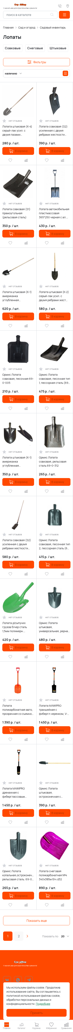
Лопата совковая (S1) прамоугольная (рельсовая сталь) (16, 213)
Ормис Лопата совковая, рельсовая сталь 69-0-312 (52, 461)
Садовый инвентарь (53, 27)
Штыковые (58, 48)
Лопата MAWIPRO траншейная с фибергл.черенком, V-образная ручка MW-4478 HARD (53, 710)
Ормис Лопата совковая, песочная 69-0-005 (18, 379)
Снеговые (35, 48)
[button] (64, 15)
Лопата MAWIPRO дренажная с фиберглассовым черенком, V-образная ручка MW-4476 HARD (16, 793)
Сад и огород (26, 27)
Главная (8, 27)
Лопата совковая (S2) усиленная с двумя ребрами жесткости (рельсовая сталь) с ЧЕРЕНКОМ (16, 544)
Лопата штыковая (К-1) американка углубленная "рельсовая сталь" (17, 462)
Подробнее (43, 1004)
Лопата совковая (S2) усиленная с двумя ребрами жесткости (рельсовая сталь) (53, 131)
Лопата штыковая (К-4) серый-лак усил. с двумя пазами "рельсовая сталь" (17, 131)
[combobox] (30, 15)
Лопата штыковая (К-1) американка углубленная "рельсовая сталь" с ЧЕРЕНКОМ (17, 296)
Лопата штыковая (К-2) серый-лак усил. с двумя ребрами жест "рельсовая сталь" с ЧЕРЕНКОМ (54, 296)
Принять (36, 1013)
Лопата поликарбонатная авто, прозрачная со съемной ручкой (17, 710)
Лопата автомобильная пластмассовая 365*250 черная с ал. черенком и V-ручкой (54, 213)
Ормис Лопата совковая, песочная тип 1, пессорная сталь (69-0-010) (54, 379)
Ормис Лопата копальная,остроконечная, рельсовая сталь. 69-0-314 (18, 875)
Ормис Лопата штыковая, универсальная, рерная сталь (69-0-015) (54, 627)
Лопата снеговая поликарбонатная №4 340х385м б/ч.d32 (53, 875)
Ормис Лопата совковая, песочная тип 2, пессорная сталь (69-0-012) (54, 544)
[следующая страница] (27, 936)
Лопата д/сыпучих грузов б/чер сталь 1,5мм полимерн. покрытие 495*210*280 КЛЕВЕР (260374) (17, 627)
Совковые (13, 48)
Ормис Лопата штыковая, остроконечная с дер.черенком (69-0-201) (52, 793)
